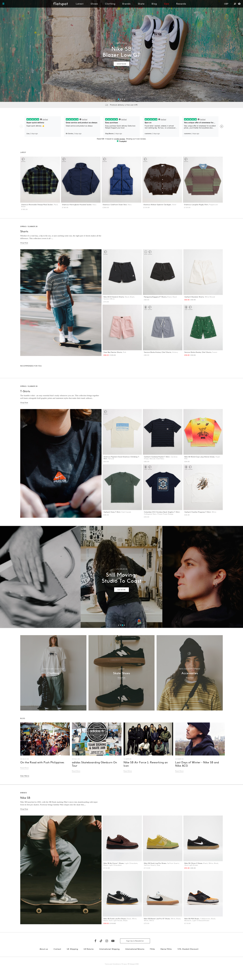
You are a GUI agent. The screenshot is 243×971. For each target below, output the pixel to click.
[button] (165, 452)
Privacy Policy (97, 517)
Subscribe (115, 499)
